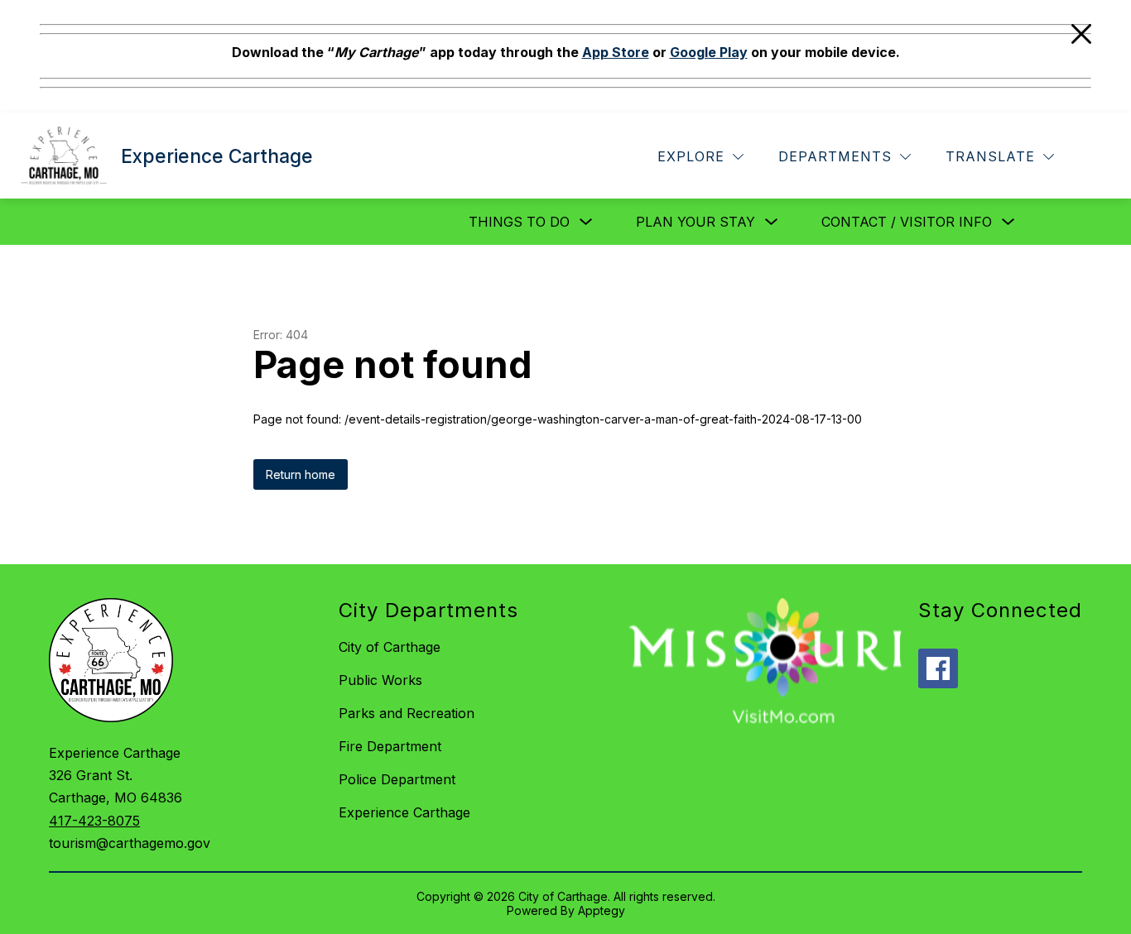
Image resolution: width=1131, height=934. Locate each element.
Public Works (380, 680)
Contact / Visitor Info (906, 221)
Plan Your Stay (695, 221)
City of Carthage (389, 647)
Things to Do (519, 221)
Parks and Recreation (406, 713)
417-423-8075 (94, 820)
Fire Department (390, 746)
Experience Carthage (404, 812)
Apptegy (601, 910)
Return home (300, 474)
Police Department (397, 779)
